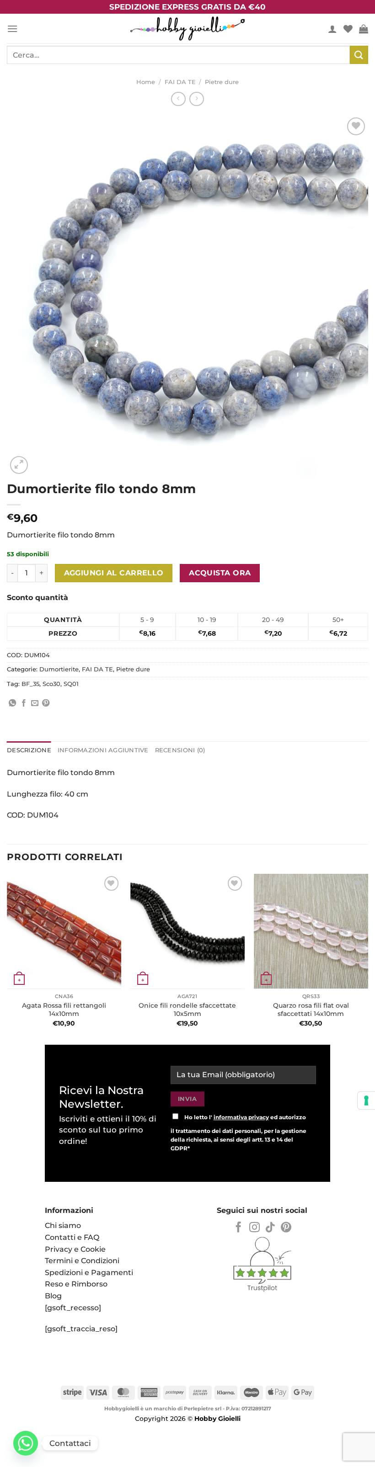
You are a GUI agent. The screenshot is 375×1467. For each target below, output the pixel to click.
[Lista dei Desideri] (348, 29)
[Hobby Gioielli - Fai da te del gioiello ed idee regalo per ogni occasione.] (187, 28)
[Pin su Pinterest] (45, 703)
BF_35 (30, 683)
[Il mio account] (332, 29)
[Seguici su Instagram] (254, 1228)
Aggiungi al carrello (114, 573)
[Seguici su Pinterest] (286, 1228)
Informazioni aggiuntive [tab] (103, 750)
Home (145, 82)
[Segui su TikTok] (270, 1228)
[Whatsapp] (25, 1443)
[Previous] (7, 956)
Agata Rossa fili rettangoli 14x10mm (64, 1009)
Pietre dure (222, 82)
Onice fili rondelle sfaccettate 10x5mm (187, 1009)
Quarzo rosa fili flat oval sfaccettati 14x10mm (311, 1009)
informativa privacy (241, 1117)
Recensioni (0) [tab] (180, 750)
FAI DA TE (180, 82)
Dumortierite (59, 669)
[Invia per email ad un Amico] (34, 703)
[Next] (368, 956)
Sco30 (51, 683)
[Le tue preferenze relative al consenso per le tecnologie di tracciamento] (366, 1100)
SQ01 (71, 683)
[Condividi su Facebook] (23, 703)
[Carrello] (363, 29)
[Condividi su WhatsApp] (12, 703)
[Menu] (12, 28)
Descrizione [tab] (29, 750)
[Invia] (359, 55)
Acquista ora (220, 573)
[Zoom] (19, 465)
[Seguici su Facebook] (238, 1228)
